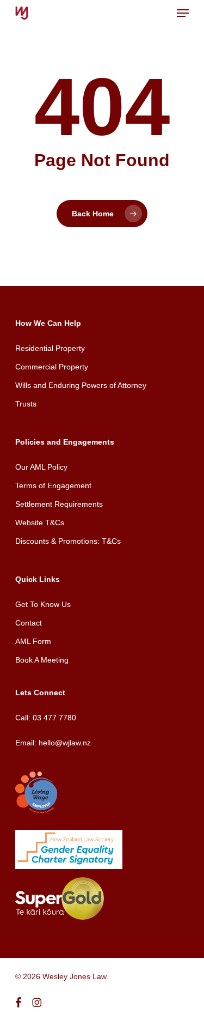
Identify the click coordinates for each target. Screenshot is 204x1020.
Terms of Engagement (53, 485)
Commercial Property (51, 366)
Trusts (25, 403)
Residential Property (50, 348)
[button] (183, 13)
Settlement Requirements (59, 504)
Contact (28, 622)
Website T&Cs (39, 522)
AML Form (33, 641)
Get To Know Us (43, 604)
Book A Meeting (42, 659)
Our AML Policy (41, 467)
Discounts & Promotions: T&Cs (68, 541)
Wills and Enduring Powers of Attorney (80, 385)
